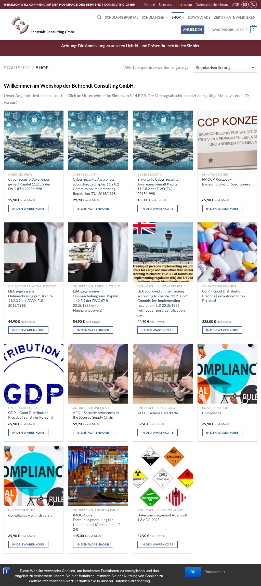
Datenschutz (215, 572)
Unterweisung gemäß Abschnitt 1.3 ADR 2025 (162, 517)
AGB (235, 5)
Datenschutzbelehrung (212, 5)
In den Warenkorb (28, 208)
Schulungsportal (121, 17)
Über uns (165, 5)
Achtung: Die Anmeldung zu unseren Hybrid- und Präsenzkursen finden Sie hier (130, 45)
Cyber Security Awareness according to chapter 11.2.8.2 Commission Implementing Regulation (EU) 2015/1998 (96, 186)
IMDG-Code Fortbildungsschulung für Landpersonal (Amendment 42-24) (97, 522)
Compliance (211, 413)
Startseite (17, 67)
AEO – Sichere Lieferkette (157, 413)
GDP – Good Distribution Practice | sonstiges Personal (30, 415)
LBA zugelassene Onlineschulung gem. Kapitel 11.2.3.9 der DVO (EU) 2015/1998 (31, 298)
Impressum (184, 5)
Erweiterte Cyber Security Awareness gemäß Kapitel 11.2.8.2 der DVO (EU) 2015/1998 (157, 186)
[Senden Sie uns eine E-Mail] (245, 4)
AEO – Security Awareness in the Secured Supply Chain (96, 415)
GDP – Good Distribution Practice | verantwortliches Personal (223, 296)
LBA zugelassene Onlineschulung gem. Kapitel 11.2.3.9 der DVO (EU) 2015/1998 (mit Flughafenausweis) (95, 300)
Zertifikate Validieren (234, 17)
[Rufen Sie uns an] (253, 4)
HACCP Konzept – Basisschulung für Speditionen (226, 181)
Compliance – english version (31, 515)
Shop (176, 17)
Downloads (199, 17)
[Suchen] (99, 17)
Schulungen (153, 17)
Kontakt (149, 5)
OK (193, 572)
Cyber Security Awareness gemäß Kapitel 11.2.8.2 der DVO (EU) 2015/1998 (29, 184)
